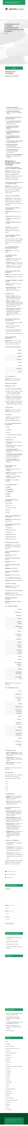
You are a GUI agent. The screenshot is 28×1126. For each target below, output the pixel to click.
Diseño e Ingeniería (11, 1053)
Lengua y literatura (10, 1089)
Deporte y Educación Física (12, 1048)
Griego (7, 1075)
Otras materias (9, 1098)
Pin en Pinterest (10, 877)
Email (9, 911)
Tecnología (9, 1109)
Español (8, 1059)
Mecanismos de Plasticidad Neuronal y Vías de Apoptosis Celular (13, 1018)
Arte (7, 1041)
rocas (11, 864)
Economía (8, 1055)
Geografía (8, 1071)
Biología (8, 1044)
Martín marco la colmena (13, 944)
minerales (12, 862)
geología (12, 860)
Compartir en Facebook (11, 874)
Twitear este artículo (11, 871)
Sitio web (7, 916)
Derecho (8, 1050)
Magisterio (8, 1091)
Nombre (10, 905)
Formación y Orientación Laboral (14, 1066)
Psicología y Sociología (11, 1100)
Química (8, 1102)
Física (7, 1064)
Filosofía (8, 1062)
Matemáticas (9, 1093)
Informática (9, 1082)
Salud (7, 1107)
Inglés (7, 1084)
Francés (8, 1068)
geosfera (17, 860)
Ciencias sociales (10, 1046)
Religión (8, 1104)
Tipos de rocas (16, 864)
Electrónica (8, 1057)
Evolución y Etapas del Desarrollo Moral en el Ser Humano (14, 1014)
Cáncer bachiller (10, 1030)
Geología (8, 1073)
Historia (8, 1077)
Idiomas (8, 1080)
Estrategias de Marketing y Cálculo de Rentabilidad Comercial (14, 1022)
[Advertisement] (14, 50)
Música (8, 1095)
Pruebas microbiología (12, 941)
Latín (7, 1086)
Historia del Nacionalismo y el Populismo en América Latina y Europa (13, 1027)
